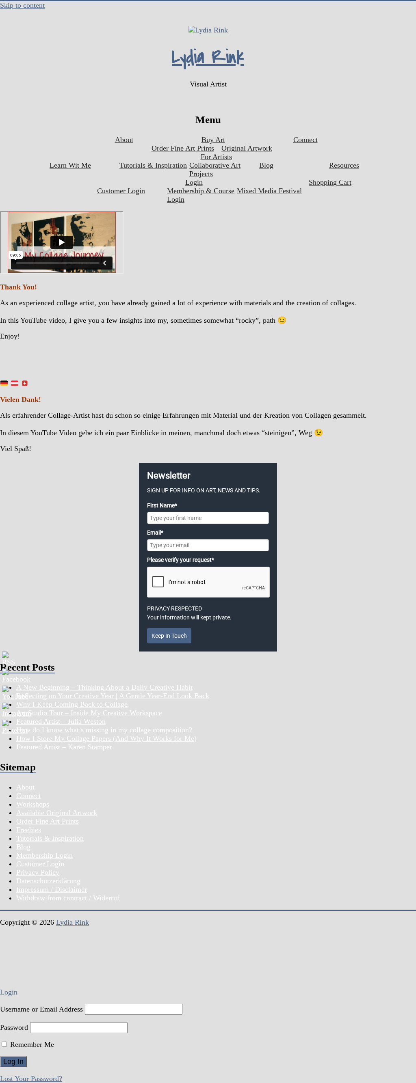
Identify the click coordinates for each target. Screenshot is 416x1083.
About (124, 140)
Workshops (32, 804)
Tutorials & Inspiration (153, 165)
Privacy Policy (37, 872)
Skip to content (22, 5)
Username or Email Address (41, 1009)
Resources (344, 165)
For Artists (216, 157)
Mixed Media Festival (269, 191)
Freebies (28, 830)
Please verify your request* (180, 560)
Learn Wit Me (70, 165)
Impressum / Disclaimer (51, 889)
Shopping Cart (330, 182)
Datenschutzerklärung (48, 881)
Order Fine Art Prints (183, 148)
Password (14, 1027)
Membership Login (44, 855)
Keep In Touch (169, 635)
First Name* (162, 505)
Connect (305, 140)
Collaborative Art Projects (214, 169)
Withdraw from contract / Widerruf (67, 898)
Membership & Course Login (200, 195)
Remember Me (31, 1044)
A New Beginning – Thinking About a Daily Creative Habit (104, 687)
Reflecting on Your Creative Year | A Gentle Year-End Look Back (112, 696)
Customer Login (121, 191)
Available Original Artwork (56, 813)
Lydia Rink (208, 57)
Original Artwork (246, 148)
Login (194, 182)
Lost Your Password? (31, 1078)
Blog (266, 165)
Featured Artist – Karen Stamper (64, 747)
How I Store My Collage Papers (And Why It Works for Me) (106, 738)
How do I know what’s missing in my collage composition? (104, 730)
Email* (155, 532)
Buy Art (213, 140)
